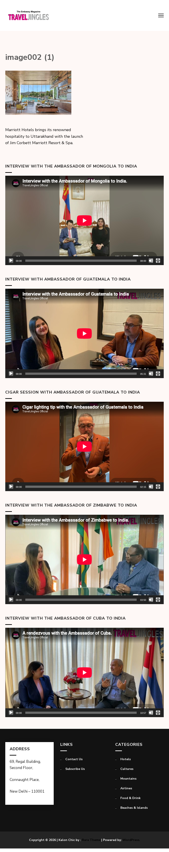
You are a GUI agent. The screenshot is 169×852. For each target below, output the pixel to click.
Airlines (126, 788)
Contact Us (74, 759)
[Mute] (151, 260)
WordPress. (131, 840)
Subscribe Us (75, 769)
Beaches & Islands (134, 808)
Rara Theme (91, 840)
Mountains (128, 779)
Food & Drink (130, 798)
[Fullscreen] (158, 260)
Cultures (126, 769)
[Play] (11, 260)
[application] (84, 220)
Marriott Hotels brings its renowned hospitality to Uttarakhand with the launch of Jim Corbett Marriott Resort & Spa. (44, 136)
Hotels (125, 759)
